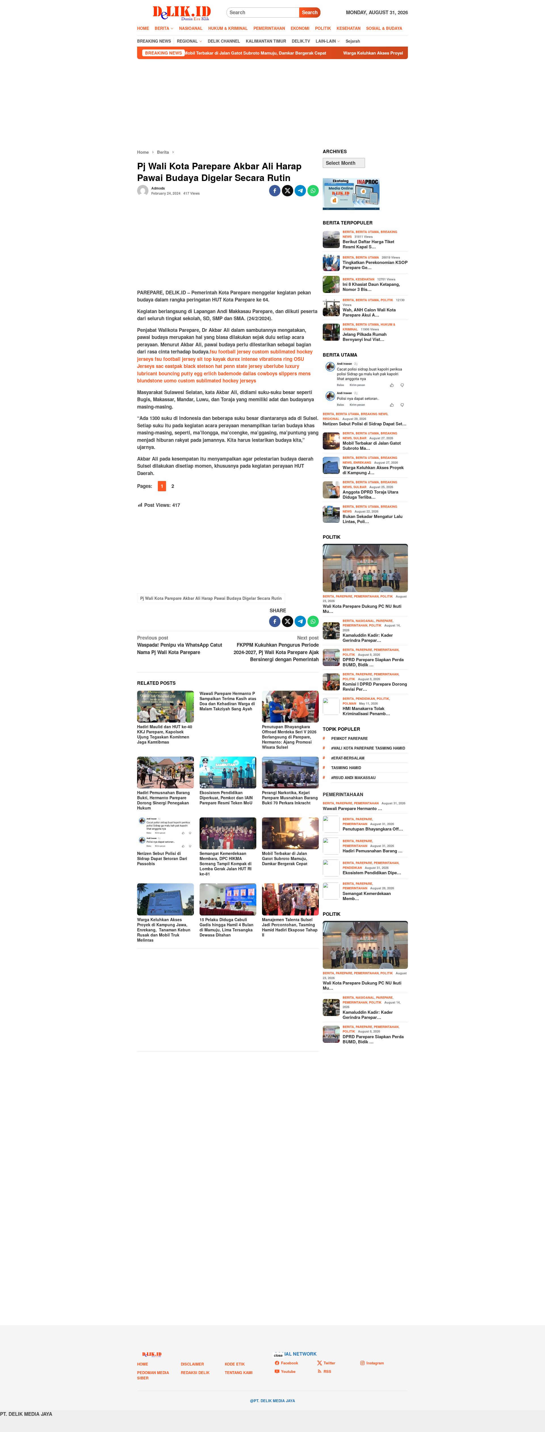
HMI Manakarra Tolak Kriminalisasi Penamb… (366, 711)
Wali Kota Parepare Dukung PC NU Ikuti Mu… (362, 608)
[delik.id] (182, 12)
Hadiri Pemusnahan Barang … (373, 850)
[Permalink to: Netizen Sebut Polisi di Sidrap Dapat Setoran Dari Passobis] (165, 833)
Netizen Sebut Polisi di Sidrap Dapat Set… (364, 423)
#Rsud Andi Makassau (353, 777)
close (278, 1355)
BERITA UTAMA (367, 232)
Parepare (344, 596)
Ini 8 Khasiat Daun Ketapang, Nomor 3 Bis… (371, 287)
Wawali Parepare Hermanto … (352, 808)
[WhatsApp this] (313, 190)
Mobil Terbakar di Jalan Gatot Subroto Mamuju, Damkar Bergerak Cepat (203, 52)
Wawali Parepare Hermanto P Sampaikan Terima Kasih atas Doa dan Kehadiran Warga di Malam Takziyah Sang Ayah (228, 700)
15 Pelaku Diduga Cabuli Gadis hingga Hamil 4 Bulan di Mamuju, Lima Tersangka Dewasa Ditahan (226, 927)
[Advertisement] (272, 104)
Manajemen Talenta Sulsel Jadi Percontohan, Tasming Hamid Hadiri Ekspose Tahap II (290, 927)
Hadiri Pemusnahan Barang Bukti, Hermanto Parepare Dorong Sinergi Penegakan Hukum (163, 800)
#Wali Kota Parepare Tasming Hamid (368, 748)
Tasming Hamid (346, 767)
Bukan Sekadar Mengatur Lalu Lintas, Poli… (373, 519)
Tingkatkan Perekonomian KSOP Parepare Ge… (375, 265)
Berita (348, 232)
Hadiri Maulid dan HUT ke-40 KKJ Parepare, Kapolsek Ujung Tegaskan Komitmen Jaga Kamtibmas (164, 734)
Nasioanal (365, 621)
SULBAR (359, 438)
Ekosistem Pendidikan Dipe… (372, 872)
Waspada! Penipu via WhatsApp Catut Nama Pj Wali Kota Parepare (179, 644)
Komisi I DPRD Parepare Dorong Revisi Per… (375, 686)
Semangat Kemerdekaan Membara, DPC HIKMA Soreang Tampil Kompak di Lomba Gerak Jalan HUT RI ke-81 (225, 863)
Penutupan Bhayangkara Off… (373, 828)
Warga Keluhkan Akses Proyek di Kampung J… (373, 470)
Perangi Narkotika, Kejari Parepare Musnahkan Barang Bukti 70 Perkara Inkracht (290, 798)
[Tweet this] (287, 190)
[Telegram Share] (300, 190)
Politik (387, 300)
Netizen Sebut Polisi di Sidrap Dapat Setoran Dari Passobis (162, 858)
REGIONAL (331, 419)
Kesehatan (365, 279)
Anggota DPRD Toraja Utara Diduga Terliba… (370, 494)
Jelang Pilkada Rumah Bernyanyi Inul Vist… (365, 337)
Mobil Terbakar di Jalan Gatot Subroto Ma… (372, 445)
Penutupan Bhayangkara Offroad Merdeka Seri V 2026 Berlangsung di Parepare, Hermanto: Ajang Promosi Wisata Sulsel (289, 737)
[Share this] (274, 190)
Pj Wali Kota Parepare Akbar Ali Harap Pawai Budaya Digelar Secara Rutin (211, 598)
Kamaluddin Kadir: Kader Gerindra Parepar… (368, 637)
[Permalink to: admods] (142, 189)
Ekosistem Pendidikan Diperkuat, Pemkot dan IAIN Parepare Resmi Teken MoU (226, 798)
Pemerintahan (366, 596)
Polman (349, 703)
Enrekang (362, 462)
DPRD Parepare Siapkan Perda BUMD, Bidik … (373, 662)
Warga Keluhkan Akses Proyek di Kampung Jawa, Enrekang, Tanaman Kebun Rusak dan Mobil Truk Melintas (399, 52)
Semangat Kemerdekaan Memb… (367, 896)
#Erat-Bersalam (347, 758)
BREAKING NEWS (374, 414)
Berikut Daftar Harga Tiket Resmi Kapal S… (368, 244)
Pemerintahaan (343, 794)
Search (310, 12)
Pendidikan (365, 698)
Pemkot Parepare (349, 738)
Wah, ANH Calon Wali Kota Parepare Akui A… (369, 312)
